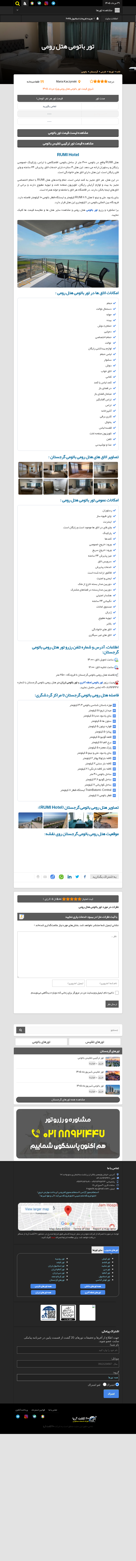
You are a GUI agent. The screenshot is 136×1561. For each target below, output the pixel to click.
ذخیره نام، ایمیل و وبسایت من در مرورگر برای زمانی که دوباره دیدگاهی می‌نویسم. (72, 992)
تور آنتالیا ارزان (57, 1269)
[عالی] (64, 899)
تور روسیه (59, 1258)
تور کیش (106, 1258)
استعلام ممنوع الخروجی (68, 1192)
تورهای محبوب (111, 1249)
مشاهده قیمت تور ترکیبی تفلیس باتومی (68, 143)
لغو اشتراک (94, 1384)
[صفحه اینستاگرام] (6, 1552)
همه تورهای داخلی (93, 1286)
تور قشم (106, 1262)
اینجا (53, 1237)
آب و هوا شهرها (47, 1195)
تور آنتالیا (106, 1273)
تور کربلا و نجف (58, 1276)
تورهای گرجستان (56, 1280)
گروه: (116, 1372)
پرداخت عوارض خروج (47, 1192)
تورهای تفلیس (95, 1041)
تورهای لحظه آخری (93, 1292)
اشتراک (110, 1384)
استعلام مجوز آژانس (89, 1192)
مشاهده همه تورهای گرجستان (68, 1099)
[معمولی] (76, 899)
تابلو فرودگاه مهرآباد (64, 1195)
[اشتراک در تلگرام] (52, 877)
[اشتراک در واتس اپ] (60, 877)
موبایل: (115, 1358)
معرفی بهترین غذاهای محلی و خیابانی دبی (75, 18)
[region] (68, 188)
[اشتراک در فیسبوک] (84, 877)
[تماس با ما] (6, 1520)
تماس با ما (53, 1410)
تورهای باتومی (41, 1041)
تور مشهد (105, 1266)
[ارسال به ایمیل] (44, 877)
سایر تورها (97, 1249)
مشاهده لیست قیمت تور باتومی (68, 132)
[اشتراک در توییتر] (76, 877)
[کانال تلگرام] (6, 1544)
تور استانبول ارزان (56, 1266)
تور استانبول (104, 1276)
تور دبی (106, 1269)
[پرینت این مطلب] (37, 876)
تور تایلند (60, 1262)
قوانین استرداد (38, 1410)
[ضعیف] (79, 899)
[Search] (20, 1030)
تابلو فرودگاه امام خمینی (85, 1195)
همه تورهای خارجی (43, 1286)
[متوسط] (72, 899)
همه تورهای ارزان (43, 1292)
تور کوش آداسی (103, 1280)
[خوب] (68, 899)
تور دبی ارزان (58, 1273)
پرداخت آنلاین (21, 1410)
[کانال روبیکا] (6, 1528)
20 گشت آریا (48, 1426)
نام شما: (114, 1344)
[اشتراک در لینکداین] (69, 877)
